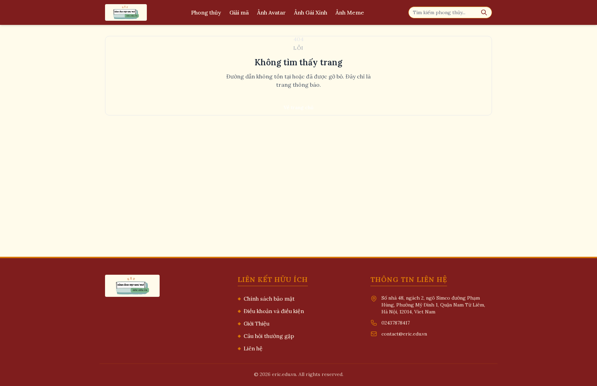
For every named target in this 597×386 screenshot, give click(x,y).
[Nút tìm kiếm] (484, 12)
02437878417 (395, 323)
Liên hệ (250, 348)
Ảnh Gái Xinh (310, 12)
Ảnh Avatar (271, 12)
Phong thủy (206, 12)
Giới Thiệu (253, 323)
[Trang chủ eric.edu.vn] (126, 12)
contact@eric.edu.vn (404, 334)
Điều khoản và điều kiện (271, 311)
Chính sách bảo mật (266, 298)
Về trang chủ (298, 107)
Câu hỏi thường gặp (266, 335)
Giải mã (239, 12)
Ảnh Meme (349, 12)
